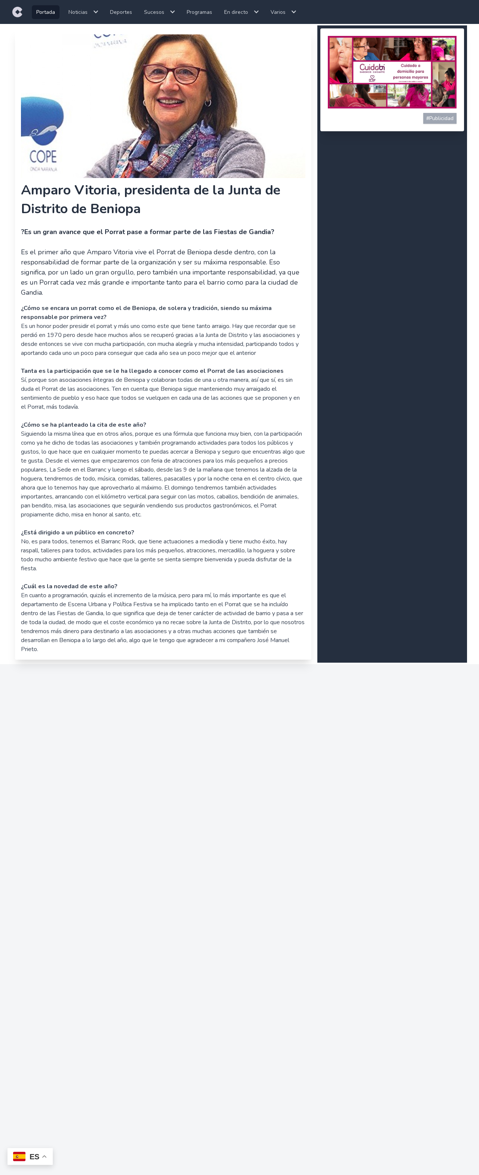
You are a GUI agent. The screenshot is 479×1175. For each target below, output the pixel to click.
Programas (199, 12)
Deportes (121, 12)
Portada (45, 12)
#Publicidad (440, 118)
